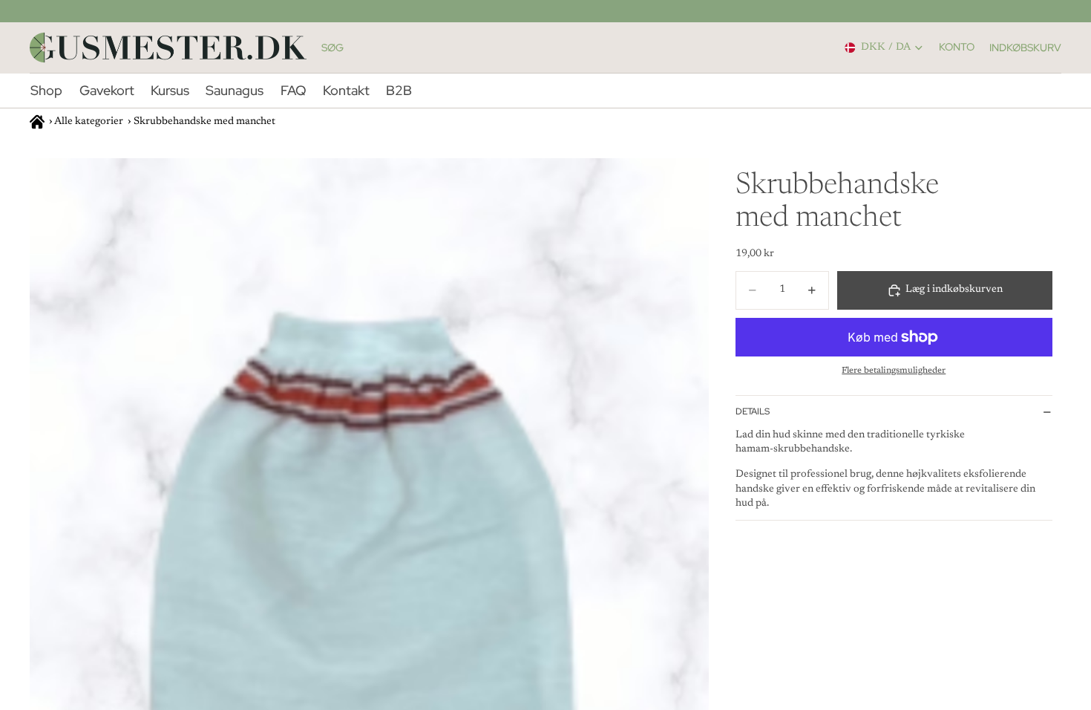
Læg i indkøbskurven (954, 289)
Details (752, 411)
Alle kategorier (88, 122)
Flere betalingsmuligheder (894, 370)
